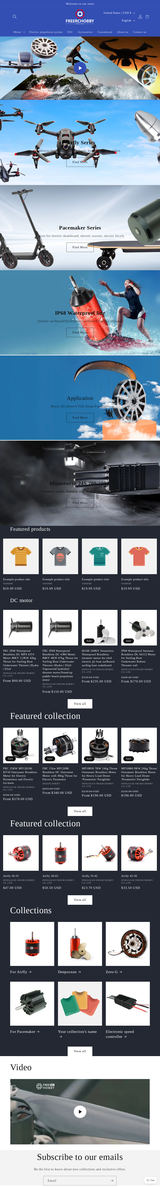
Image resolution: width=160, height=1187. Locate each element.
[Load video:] (80, 68)
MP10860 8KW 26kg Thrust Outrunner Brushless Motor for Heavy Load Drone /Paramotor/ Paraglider (139, 774)
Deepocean (67, 972)
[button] (14, 16)
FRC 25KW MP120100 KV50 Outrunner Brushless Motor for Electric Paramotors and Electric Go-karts (20, 775)
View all (80, 703)
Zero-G (112, 972)
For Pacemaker (22, 1031)
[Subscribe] (112, 1180)
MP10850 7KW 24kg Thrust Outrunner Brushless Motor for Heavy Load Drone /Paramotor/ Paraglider (99, 774)
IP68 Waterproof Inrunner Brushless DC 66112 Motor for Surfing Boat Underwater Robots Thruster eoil (138, 658)
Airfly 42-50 (129, 875)
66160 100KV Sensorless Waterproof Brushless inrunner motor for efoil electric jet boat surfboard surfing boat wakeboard (98, 658)
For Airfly (18, 972)
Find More (80, 162)
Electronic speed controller (120, 1034)
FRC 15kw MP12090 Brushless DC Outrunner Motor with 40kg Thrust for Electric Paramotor (59, 774)
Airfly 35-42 (90, 875)
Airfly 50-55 (11, 875)
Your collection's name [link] (77, 1031)
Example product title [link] (16, 579)
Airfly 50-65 (50, 875)
